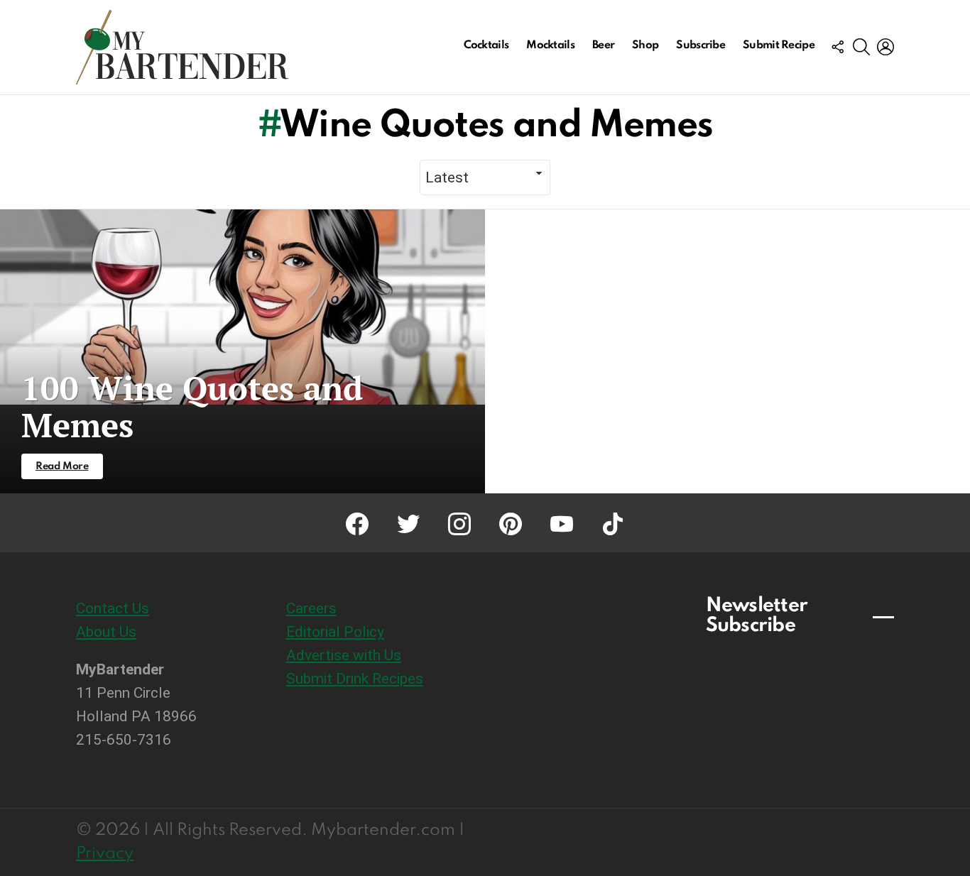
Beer (603, 45)
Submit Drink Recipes (354, 678)
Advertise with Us (343, 655)
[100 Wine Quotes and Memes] (242, 351)
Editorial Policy (335, 631)
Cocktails (486, 45)
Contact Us (112, 608)
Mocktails (550, 45)
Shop (645, 45)
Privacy (104, 853)
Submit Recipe (778, 45)
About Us (106, 631)
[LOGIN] (885, 47)
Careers (311, 608)
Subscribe (700, 45)
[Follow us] (837, 47)
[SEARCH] (861, 47)
